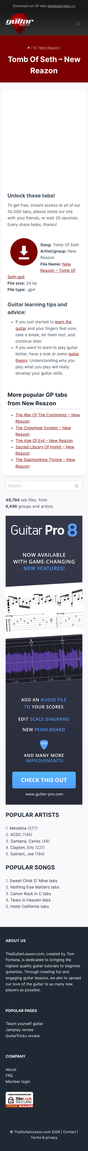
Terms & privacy (44, 1137)
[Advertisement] (44, 140)
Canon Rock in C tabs (31, 893)
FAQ (9, 1075)
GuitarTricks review (23, 1035)
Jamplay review (20, 1029)
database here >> (61, 6)
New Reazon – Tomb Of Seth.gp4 (41, 270)
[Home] (28, 47)
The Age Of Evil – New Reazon (44, 440)
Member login (18, 1081)
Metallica (18, 828)
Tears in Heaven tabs (30, 900)
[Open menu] (78, 23)
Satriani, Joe (22, 854)
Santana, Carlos (26, 841)
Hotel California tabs (29, 906)
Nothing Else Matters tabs (34, 887)
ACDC (15, 834)
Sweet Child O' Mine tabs (33, 880)
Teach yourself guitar (24, 1023)
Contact (69, 1132)
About (11, 1069)
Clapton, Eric (22, 847)
